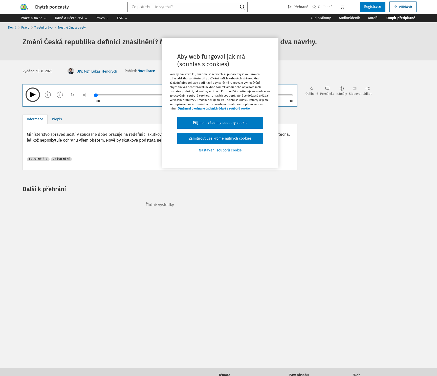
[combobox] (187, 7)
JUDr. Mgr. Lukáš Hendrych (96, 71)
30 (59, 95)
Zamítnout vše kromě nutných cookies (220, 138)
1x (72, 94)
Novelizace (146, 71)
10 (48, 95)
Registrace (372, 7)
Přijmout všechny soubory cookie (220, 123)
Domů (12, 27)
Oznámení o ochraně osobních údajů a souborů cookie (214, 108)
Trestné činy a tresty (72, 27)
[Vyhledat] (242, 7)
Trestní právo (43, 27)
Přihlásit (405, 7)
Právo (25, 27)
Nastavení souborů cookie (220, 150)
